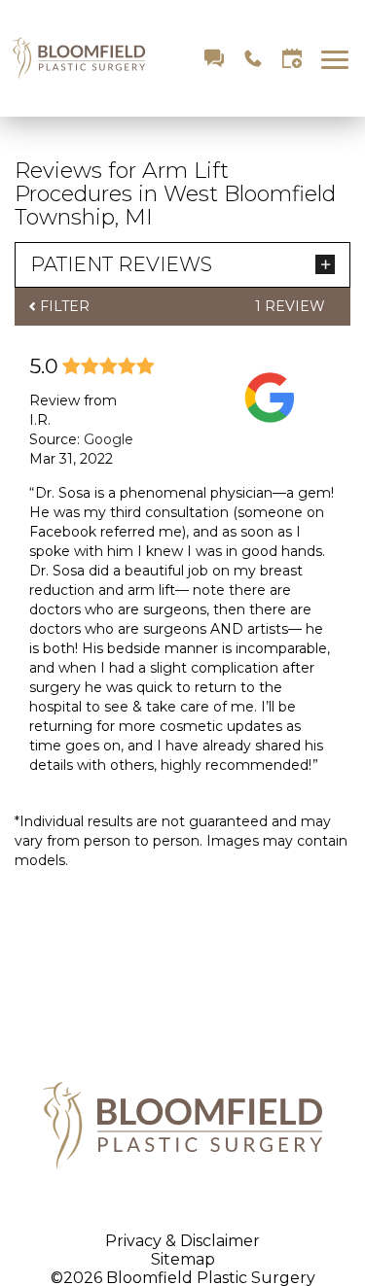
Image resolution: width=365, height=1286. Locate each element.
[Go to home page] (79, 58)
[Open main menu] (338, 59)
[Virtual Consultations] (214, 58)
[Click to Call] (253, 58)
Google (108, 439)
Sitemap (183, 1259)
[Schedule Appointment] (292, 58)
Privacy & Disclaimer (182, 1241)
